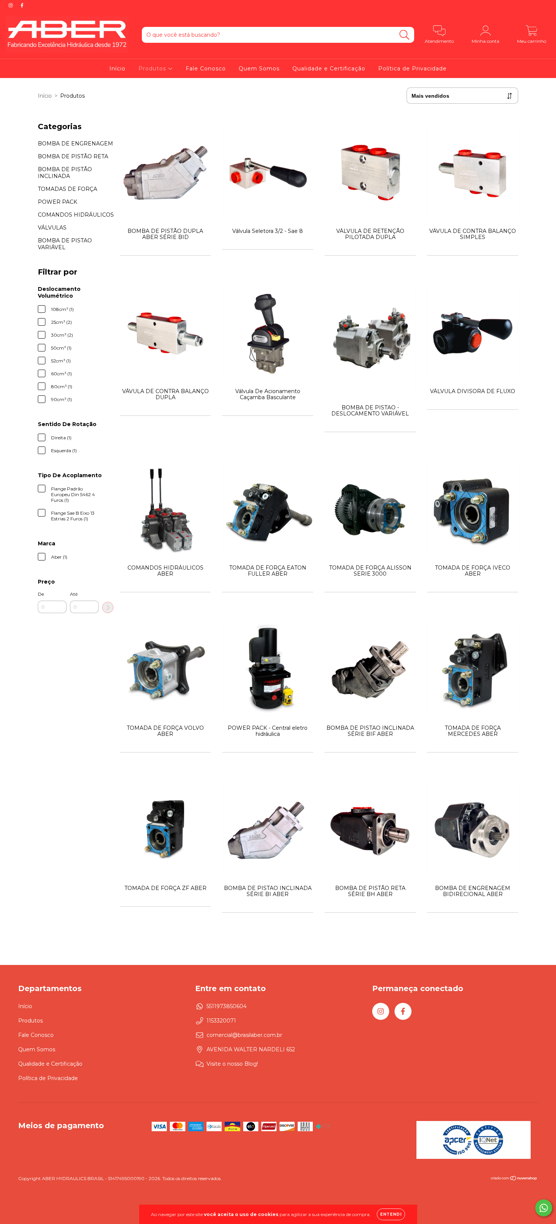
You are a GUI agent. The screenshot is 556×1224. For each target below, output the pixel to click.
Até (74, 594)
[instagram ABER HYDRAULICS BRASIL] (11, 5)
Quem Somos (259, 68)
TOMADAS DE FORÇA (67, 189)
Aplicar (107, 607)
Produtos (153, 68)
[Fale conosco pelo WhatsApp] (543, 1207)
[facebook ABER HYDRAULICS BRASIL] (22, 5)
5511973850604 (227, 1006)
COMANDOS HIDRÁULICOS (76, 214)
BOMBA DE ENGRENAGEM (75, 143)
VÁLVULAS (52, 227)
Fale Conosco (206, 68)
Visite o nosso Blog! (232, 1063)
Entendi (391, 1214)
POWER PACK (57, 201)
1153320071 (221, 1020)
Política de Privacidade (412, 68)
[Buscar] (404, 35)
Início (117, 68)
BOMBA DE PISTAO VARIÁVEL (65, 244)
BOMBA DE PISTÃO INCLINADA (65, 173)
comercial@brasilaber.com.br (244, 1035)
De (41, 594)
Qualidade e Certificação (328, 68)
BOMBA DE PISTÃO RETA (73, 156)
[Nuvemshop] (514, 1179)
